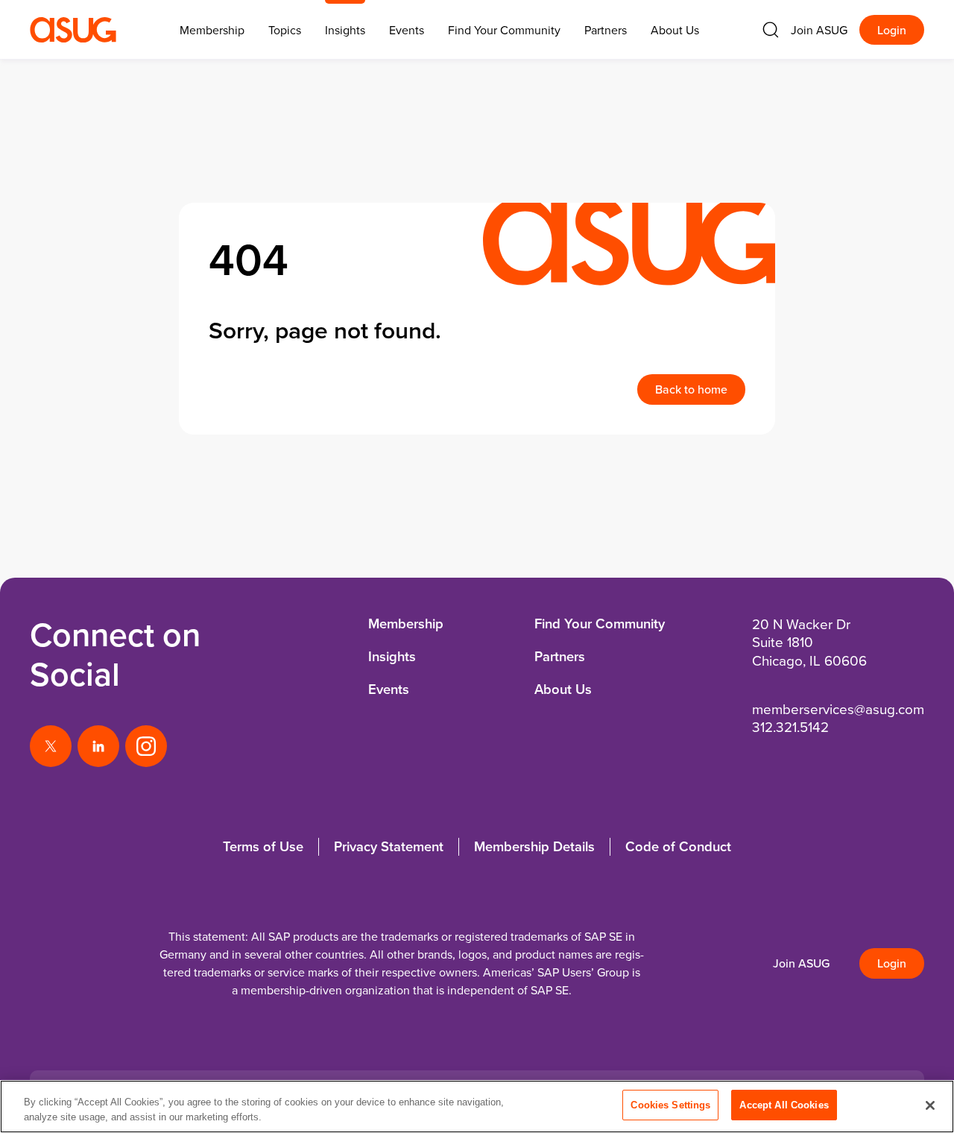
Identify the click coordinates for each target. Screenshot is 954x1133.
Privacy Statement (388, 846)
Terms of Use (263, 846)
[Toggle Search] (770, 30)
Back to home (691, 389)
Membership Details (534, 846)
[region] (477, 1106)
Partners (605, 30)
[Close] (930, 1105)
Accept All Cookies (783, 1105)
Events (406, 30)
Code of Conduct (678, 846)
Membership (405, 623)
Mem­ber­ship (212, 30)
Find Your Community (504, 30)
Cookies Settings (670, 1105)
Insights (345, 30)
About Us (675, 30)
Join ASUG (819, 30)
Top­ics (284, 30)
